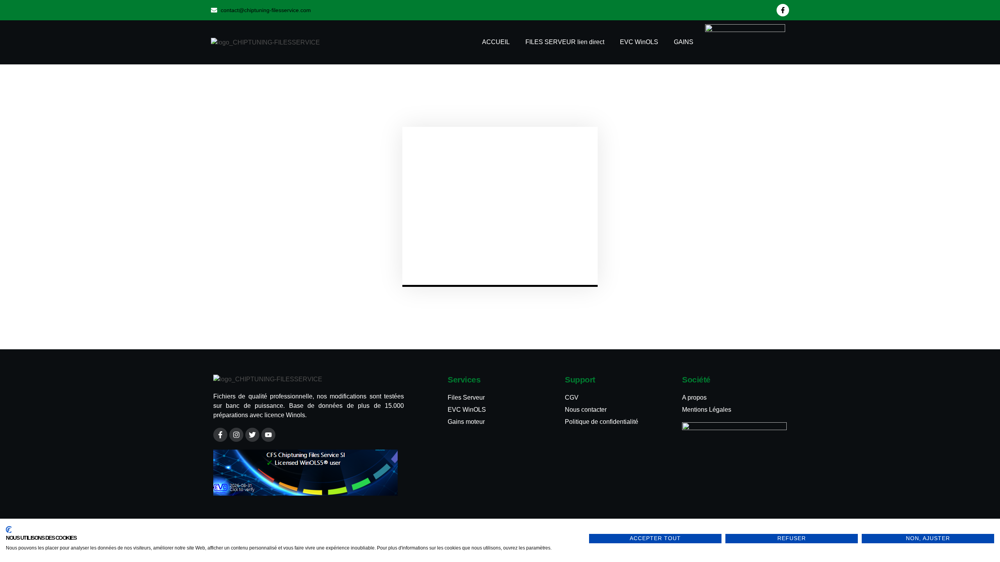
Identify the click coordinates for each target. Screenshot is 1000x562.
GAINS (683, 42)
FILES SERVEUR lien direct (564, 42)
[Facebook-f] (783, 10)
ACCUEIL (496, 42)
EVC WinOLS (639, 42)
